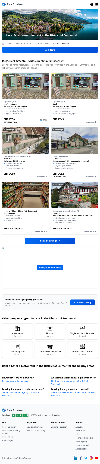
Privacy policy (81, 441)
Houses (50, 334)
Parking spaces (17, 353)
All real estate (82, 449)
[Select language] (91, 4)
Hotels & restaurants (82, 353)
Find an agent (8, 440)
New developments (35, 427)
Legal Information (83, 445)
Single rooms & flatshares (82, 334)
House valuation (9, 427)
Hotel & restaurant (24, 43)
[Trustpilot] (50, 415)
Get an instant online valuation (15, 381)
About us (79, 427)
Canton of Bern (42, 43)
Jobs (77, 434)
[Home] (3, 44)
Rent (10, 43)
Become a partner (59, 427)
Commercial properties (50, 353)
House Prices (7, 437)
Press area (80, 430)
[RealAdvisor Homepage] (12, 4)
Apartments (17, 334)
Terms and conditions (85, 438)
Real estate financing (36, 430)
